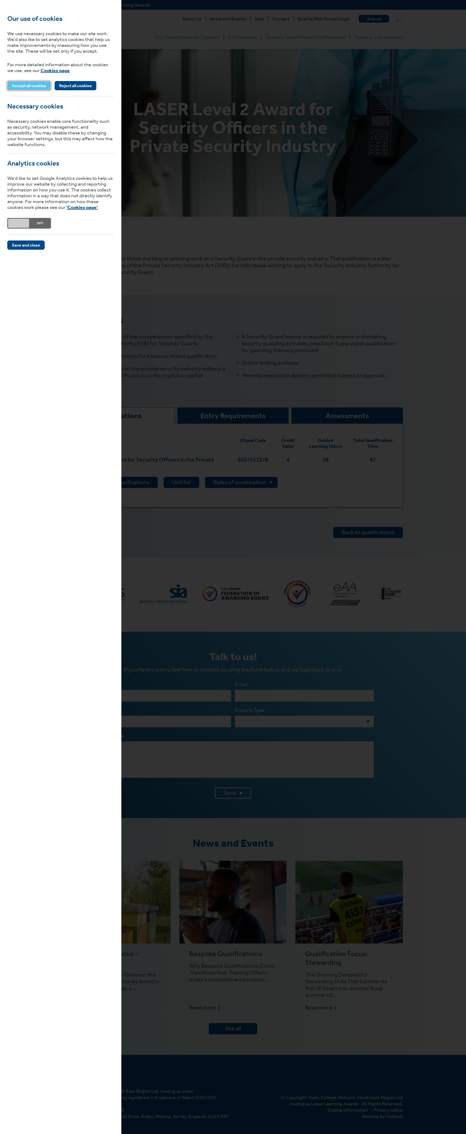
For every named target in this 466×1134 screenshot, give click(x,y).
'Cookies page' (82, 207)
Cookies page (55, 70)
